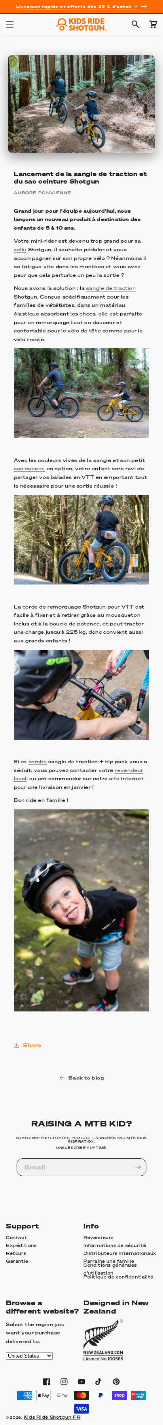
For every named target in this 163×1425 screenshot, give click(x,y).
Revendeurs (98, 1237)
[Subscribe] (137, 1167)
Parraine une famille (109, 1261)
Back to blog (86, 1078)
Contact (16, 1237)
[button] (10, 24)
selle (20, 249)
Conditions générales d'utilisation (110, 1269)
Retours (16, 1253)
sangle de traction (111, 288)
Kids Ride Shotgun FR (52, 1417)
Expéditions (21, 1245)
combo (37, 761)
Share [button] (32, 1044)
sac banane (29, 468)
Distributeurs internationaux (119, 1253)
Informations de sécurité (114, 1245)
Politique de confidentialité (118, 1277)
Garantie (17, 1261)
